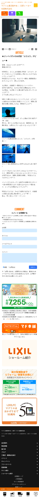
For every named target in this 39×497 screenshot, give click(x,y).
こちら (8, 319)
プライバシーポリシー (19, 484)
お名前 (4, 227)
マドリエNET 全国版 (5, 2)
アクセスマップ (10, 489)
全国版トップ (19, 476)
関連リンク (18, 487)
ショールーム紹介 (7, 473)
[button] (18, 40)
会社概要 (3, 489)
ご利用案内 (18, 479)
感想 (5, 267)
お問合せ (12, 267)
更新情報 (4, 467)
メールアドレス (7, 244)
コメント (5, 252)
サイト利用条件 (19, 481)
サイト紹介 (5, 470)
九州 (12, 2)
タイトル (5, 235)
